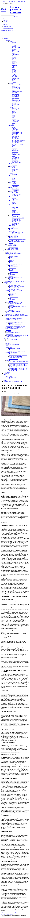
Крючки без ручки (13, 236)
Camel (13, 53)
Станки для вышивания (15, 324)
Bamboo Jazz (15, 167)
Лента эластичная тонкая (15, 357)
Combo (14, 128)
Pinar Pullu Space (16, 154)
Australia (14, 46)
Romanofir (11, 200)
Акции (5, 380)
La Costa (14, 70)
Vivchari (11, 215)
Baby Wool (14, 86)
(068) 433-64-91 (6, 1)
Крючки (11, 243)
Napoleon (14, 75)
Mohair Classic (15, 104)
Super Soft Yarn (16, 158)
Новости (5, 20)
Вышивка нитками (8, 282)
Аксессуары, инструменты (10, 320)
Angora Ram (15, 109)
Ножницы (8, 331)
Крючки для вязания (11, 235)
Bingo (13, 50)
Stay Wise (11, 204)
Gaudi (13, 66)
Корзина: (7, 26)
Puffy (13, 105)
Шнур (7, 345)
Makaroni (11, 229)
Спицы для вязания (11, 244)
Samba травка (15, 120)
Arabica (14, 44)
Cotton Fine (15, 129)
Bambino (14, 49)
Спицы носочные (13, 247)
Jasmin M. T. (15, 193)
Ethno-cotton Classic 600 (18, 218)
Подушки (11, 305)
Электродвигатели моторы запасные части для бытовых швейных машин (17, 336)
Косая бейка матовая (14, 349)
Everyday (14, 137)
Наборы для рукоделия (12, 319)
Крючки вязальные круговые (16, 241)
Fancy (13, 177)
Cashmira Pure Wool (17, 88)
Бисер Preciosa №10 (11, 252)
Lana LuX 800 (15, 161)
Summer (14, 119)
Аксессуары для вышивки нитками (15, 314)
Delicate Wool (15, 189)
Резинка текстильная (11, 352)
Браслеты (11, 280)
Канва (7, 312)
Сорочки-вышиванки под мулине (17, 306)
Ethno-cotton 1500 (16, 219)
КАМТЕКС (12, 225)
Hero (13, 145)
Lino (13, 99)
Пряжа (8, 40)
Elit (13, 124)
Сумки (11, 278)
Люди (10, 254)
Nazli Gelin (12, 182)
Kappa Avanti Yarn (16, 233)
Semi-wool (14, 224)
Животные (12, 258)
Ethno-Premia (15, 223)
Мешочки (11, 309)
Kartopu (11, 175)
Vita (10, 206)
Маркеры (8, 330)
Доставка (5, 21)
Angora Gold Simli (16, 84)
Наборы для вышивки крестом (14, 290)
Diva (13, 90)
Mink (13, 116)
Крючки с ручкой (13, 237)
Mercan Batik (15, 150)
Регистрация (6, 28)
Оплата (5, 22)
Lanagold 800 (15, 94)
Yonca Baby (15, 165)
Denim (13, 59)
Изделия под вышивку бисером (14, 277)
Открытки (11, 310)
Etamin (14, 61)
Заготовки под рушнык (15, 303)
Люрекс (8, 343)
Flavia (13, 202)
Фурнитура (6, 338)
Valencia (11, 41)
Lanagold (14, 92)
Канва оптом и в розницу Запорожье (11, 912)
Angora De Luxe (16, 108)
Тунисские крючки (14, 240)
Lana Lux (14, 148)
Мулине (8, 283)
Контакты (5, 24)
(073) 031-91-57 (15, 1)
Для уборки (9, 378)
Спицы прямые (13, 245)
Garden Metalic (15, 185)
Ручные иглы (9, 334)
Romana (14, 203)
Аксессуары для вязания (12, 249)
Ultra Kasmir (15, 160)
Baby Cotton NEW (16, 47)
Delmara (14, 58)
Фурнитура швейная (11, 339)
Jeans (13, 115)
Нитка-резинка (13, 353)
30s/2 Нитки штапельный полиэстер (18, 364)
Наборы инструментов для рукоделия (15, 326)
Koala (13, 69)
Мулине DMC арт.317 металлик (17, 287)
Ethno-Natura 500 (16, 222)
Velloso (14, 80)
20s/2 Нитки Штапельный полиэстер (18, 361)
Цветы (11, 261)
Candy (13, 208)
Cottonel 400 (15, 216)
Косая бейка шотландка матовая (17, 351)
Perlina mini (15, 152)
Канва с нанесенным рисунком (14, 311)
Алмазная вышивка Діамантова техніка (13, 381)
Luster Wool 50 (15, 212)
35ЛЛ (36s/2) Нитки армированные (18, 369)
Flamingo (14, 65)
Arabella (14, 42)
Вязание (5, 38)
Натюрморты (12, 262)
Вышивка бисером (8, 251)
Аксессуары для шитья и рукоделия (15, 327)
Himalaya (11, 125)
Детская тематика (13, 256)
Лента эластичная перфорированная (18, 355)
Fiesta (13, 63)
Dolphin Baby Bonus (17, 132)
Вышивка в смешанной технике (14, 318)
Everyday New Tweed (17, 144)
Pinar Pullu (14, 153)
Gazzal (11, 173)
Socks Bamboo (15, 157)
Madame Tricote (13, 191)
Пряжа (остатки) (13, 228)
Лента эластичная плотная (15, 356)
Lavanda (14, 73)
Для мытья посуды (11, 377)
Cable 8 (14, 198)
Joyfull (13, 146)
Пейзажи (11, 260)
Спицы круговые (13, 248)
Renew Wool (15, 171)
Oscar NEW (15, 76)
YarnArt (11, 107)
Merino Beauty (15, 190)
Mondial (11, 196)
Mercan (14, 149)
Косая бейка (9, 347)
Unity (13, 211)
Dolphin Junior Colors (17, 134)
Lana (10, 187)
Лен (13, 227)
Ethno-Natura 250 (16, 220)
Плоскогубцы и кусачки (12, 328)
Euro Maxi (14, 62)
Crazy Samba (15, 121)
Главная (5, 18)
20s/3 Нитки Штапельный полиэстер (18, 363)
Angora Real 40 (16, 100)
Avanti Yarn (12, 231)
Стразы (8, 372)
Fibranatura (12, 166)
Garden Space (15, 186)
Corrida (14, 57)
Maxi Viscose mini (16, 194)
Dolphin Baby (15, 131)
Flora (13, 178)
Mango (14, 74)
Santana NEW (15, 78)
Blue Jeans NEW (16, 51)
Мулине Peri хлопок (14, 289)
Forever (14, 103)
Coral (13, 55)
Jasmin (13, 67)
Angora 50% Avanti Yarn (18, 232)
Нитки (8, 360)
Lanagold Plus (15, 96)
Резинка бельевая (13, 359)
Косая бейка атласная (14, 348)
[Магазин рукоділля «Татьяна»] (5, 11)
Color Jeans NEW (16, 54)
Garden (14, 183)
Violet (13, 123)
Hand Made (6, 373)
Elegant (14, 210)
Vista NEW (15, 82)
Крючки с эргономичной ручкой (17, 239)
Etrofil (10, 163)
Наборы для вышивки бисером (14, 264)
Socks (13, 156)
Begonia (14, 112)
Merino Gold (15, 195)
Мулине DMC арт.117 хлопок (16, 286)
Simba (13, 79)
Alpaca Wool (15, 207)
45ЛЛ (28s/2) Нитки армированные (18, 368)
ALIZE (11, 83)
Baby (13, 111)
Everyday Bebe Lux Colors (18, 140)
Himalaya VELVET (17, 162)
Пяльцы (11, 323)
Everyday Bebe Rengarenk (18, 142)
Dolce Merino (15, 136)
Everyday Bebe (15, 138)
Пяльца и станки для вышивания (14, 322)
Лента (7, 340)
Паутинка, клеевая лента (12, 344)
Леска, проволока (10, 341)
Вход (11, 28)
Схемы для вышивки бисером (13, 253)
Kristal (13, 179)
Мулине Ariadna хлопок (15, 285)
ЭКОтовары (6, 374)
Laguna (14, 71)
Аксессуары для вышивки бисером (15, 281)
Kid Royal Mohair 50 (17, 91)
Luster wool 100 (16, 214)
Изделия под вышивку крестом (14, 302)
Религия (11, 257)
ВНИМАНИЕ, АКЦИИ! (7, 30)
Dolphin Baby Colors (17, 133)
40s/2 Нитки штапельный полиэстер (18, 365)
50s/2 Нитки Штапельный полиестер (18, 367)
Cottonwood (15, 169)
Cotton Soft (15, 199)
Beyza (13, 127)
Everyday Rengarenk (17, 141)
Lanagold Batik (15, 98)
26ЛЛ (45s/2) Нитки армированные (18, 370)
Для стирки (9, 376)
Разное (11, 276)
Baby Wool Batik (16, 87)
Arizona (14, 45)
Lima (13, 170)
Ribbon (14, 117)
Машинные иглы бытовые (13, 332)
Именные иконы (13, 266)
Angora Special (15, 102)
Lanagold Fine (15, 95)
